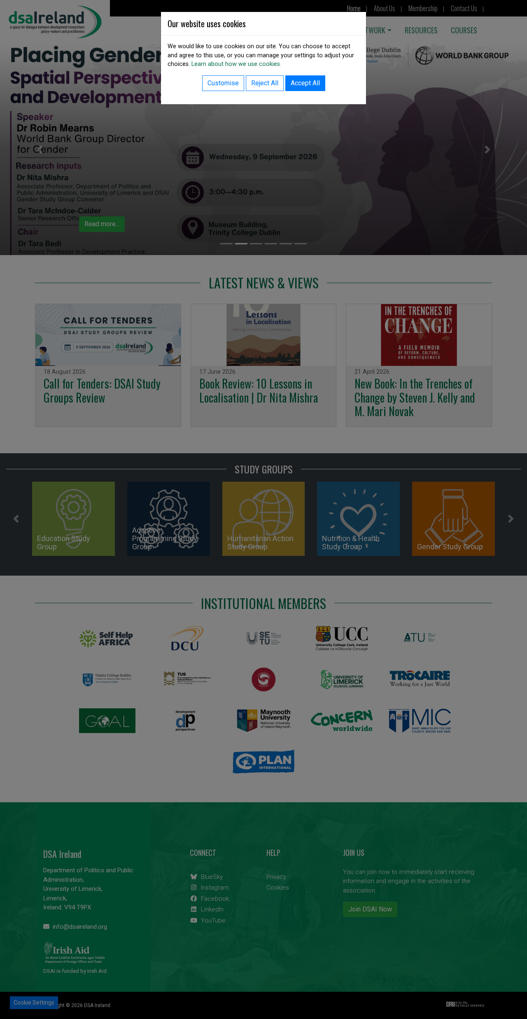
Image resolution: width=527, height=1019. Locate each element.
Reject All (264, 83)
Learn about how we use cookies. (236, 64)
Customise (223, 83)
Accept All (305, 83)
